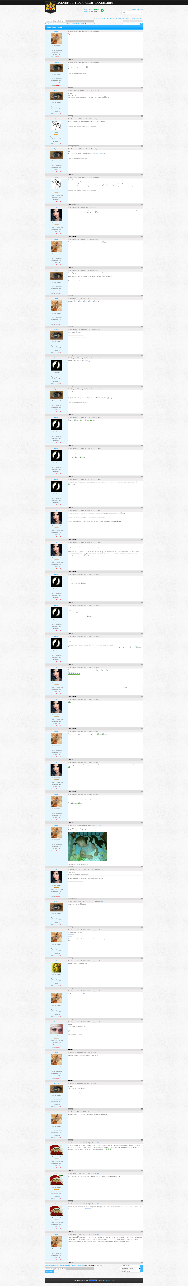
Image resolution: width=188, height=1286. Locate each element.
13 (99, 389)
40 (98, 1234)
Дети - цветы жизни (89, 23)
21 (99, 636)
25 (99, 762)
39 (98, 1204)
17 (100, 510)
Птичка (56, 358)
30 (99, 930)
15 (100, 448)
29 (102, 901)
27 (100, 825)
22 (99, 667)
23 (99, 699)
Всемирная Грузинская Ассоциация (85, 2)
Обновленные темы (100, 18)
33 (99, 1022)
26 (99, 794)
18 (100, 542)
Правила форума (130, 18)
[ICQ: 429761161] (77, 146)
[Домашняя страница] (74, 146)
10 (98, 298)
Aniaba (56, 31)
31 (99, 961)
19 (99, 574)
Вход (133, 9)
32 (99, 991)
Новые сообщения (112, 18)
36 (99, 1112)
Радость (56, 62)
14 (99, 417)
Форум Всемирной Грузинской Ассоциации (55, 23)
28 (102, 869)
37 (98, 1143)
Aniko (56, 961)
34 (99, 1052)
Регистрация (139, 9)
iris (56, 207)
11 (99, 329)
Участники (121, 18)
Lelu (56, 119)
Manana (56, 1022)
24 (99, 731)
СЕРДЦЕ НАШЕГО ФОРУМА (78, 23)
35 (99, 1083)
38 (98, 1173)
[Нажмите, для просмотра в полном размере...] (87, 861)
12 (99, 358)
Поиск (137, 18)
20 (99, 605)
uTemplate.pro (110, 1280)
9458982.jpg (80, 864)
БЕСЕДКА (68, 23)
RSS (141, 18)
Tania (56, 1143)
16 (100, 479)
